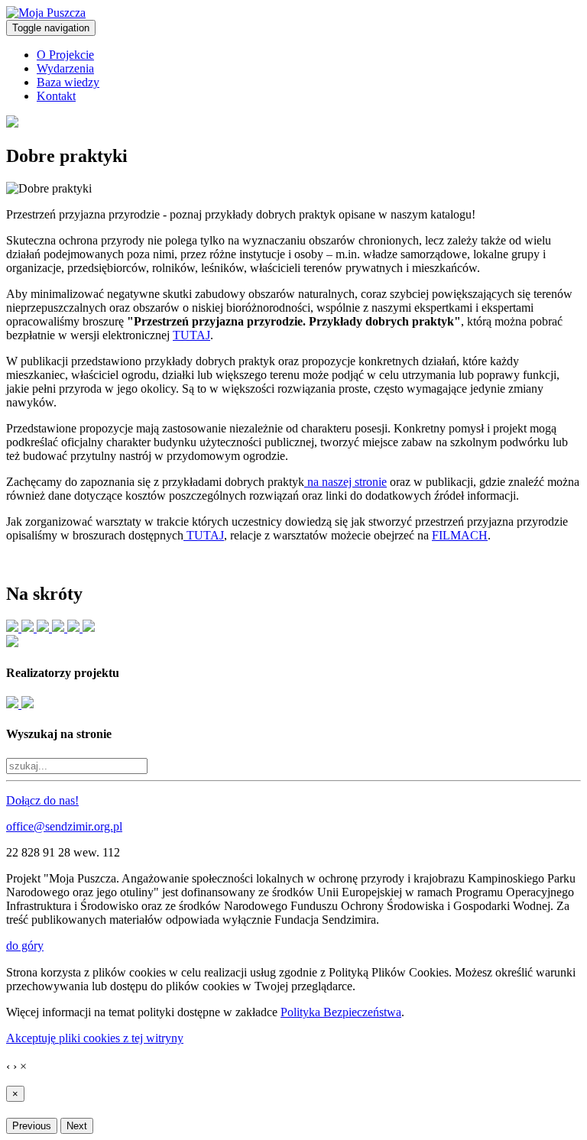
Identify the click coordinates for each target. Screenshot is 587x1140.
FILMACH (460, 535)
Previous (31, 1126)
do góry (25, 945)
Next (76, 1126)
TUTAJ (191, 335)
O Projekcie (65, 54)
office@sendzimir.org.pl (64, 826)
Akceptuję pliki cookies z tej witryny (94, 1038)
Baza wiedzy (68, 82)
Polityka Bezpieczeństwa (341, 1012)
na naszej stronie (345, 481)
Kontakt (56, 95)
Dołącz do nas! (42, 800)
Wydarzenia (65, 68)
